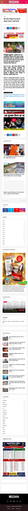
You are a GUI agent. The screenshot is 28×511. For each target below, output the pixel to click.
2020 (14, 232)
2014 (14, 220)
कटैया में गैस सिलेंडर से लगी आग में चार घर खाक (16, 337)
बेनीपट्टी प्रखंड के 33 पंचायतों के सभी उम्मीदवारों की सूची (17, 365)
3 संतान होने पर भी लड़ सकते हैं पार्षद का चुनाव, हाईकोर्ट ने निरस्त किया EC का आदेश (17, 343)
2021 (14, 234)
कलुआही (14, 402)
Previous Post (6, 200)
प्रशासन (25, 5)
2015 (14, 222)
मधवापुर (14, 423)
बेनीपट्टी (14, 421)
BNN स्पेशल (14, 400)
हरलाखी (14, 433)
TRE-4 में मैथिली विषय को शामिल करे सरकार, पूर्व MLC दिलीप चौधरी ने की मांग (14, 157)
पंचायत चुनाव (14, 412)
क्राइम (12, 5)
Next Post (23, 200)
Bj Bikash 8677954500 (17, 506)
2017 (14, 226)
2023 (14, 238)
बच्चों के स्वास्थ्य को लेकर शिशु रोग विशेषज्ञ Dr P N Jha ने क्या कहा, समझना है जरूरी (17, 376)
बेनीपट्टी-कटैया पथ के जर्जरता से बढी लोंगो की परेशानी (16, 371)
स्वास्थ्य (14, 431)
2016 (14, 224)
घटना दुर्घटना (21, 5)
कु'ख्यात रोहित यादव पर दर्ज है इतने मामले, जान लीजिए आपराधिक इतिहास (17, 360)
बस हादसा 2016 (14, 417)
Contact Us (18, 508)
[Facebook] (8, 28)
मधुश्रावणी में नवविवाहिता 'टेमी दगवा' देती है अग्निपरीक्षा (16, 354)
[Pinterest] (13, 28)
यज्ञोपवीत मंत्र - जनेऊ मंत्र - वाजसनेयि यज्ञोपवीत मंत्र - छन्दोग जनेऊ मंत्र (13, 322)
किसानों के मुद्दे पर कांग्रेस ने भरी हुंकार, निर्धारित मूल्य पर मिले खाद (17, 389)
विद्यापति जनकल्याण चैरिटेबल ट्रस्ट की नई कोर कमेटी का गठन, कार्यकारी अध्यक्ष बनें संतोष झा (14, 193)
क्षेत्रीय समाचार (14, 404)
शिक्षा (14, 427)
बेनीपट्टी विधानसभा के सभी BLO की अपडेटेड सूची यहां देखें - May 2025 (14, 308)
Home (2, 5)
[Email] (16, 28)
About (13, 508)
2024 (14, 240)
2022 (14, 236)
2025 (14, 242)
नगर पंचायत (7, 5)
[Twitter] (11, 28)
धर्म (14, 408)
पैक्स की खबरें (14, 414)
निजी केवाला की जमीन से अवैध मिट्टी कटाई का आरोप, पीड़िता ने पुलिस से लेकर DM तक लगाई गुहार (14, 175)
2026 (14, 244)
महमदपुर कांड (14, 425)
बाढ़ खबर (14, 419)
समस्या (16, 5)
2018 (14, 228)
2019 (14, 230)
